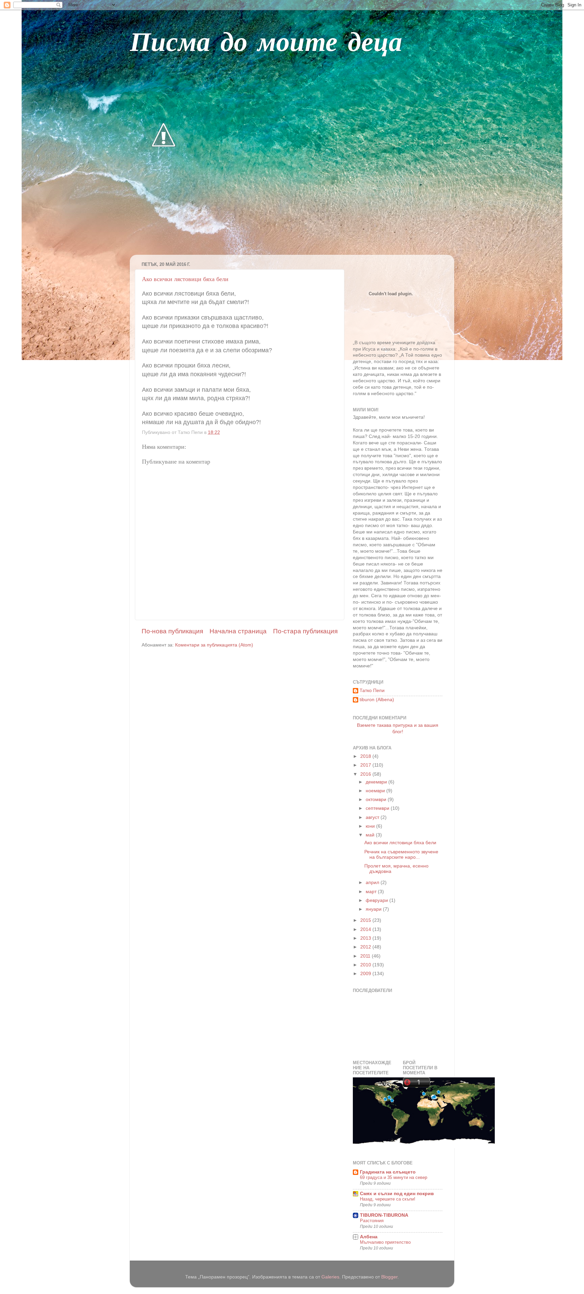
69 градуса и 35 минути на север (393, 1177)
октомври (377, 799)
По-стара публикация (305, 631)
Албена (369, 1236)
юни (371, 826)
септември (378, 808)
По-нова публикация (172, 631)
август (373, 817)
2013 (366, 938)
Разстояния (372, 1220)
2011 (366, 956)
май (371, 834)
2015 (366, 920)
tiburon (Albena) (377, 699)
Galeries (330, 1276)
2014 (366, 929)
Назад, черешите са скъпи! (387, 1199)
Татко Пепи (372, 690)
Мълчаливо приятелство (385, 1242)
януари (374, 909)
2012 (366, 946)
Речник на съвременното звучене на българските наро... (401, 854)
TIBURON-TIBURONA (384, 1215)
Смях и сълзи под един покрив (397, 1193)
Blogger (389, 1276)
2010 (366, 964)
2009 (366, 973)
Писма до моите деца (266, 44)
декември (377, 781)
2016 (366, 774)
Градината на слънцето (388, 1172)
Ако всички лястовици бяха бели (185, 279)
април (373, 882)
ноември (376, 790)
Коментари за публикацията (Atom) (214, 645)
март (372, 891)
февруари (377, 900)
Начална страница (238, 631)
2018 (366, 756)
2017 (366, 765)
